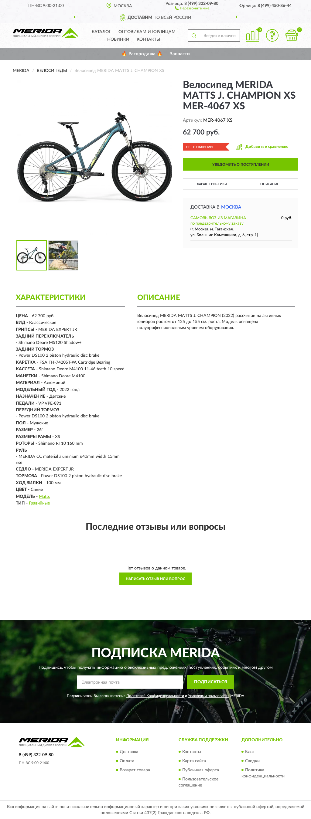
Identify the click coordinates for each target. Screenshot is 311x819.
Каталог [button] (101, 32)
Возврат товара (135, 770)
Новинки (118, 39)
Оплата (127, 761)
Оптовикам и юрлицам (147, 32)
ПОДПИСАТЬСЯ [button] (210, 682)
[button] (192, 8)
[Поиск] (194, 35)
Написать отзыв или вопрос (155, 579)
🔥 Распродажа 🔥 (141, 54)
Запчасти (180, 54)
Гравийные (39, 503)
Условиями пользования (208, 696)
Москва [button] (231, 207)
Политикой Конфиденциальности (155, 696)
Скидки (252, 761)
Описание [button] (269, 184)
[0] (291, 35)
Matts (44, 496)
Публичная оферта (200, 770)
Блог (250, 752)
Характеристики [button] (212, 184)
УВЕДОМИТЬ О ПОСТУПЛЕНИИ (240, 164)
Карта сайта (194, 761)
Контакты (148, 39)
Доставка (129, 752)
